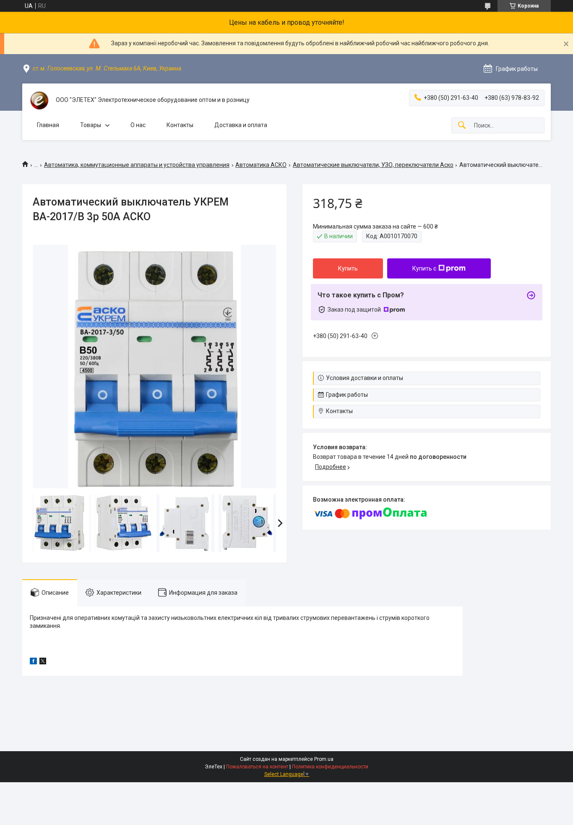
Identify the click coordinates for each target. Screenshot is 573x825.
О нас (138, 125)
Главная (48, 125)
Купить (348, 268)
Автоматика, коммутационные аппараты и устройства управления (136, 164)
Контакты (180, 125)
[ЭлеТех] (39, 100)
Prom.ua (323, 759)
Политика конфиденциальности (330, 767)
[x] (42, 662)
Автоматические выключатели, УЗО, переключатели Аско (373, 164)
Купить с (424, 268)
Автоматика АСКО (260, 164)
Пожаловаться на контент (257, 767)
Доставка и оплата (240, 125)
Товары (90, 125)
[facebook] (33, 662)
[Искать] (462, 125)
